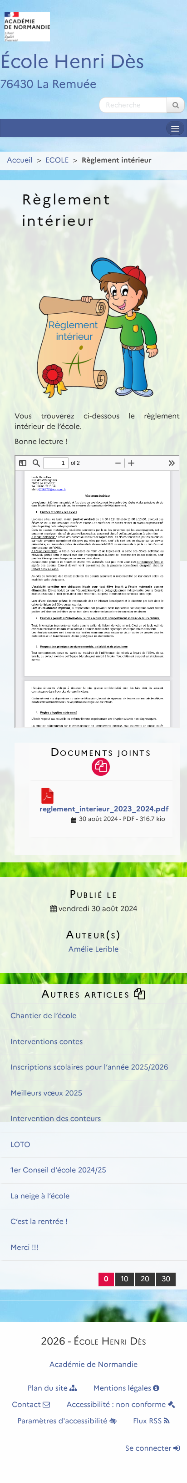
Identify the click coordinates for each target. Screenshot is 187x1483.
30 (166, 1279)
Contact (27, 1405)
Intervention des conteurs (55, 1119)
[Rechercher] (176, 105)
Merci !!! (24, 1247)
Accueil (20, 160)
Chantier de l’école (43, 1016)
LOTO (20, 1145)
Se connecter (149, 1448)
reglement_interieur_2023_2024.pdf (104, 809)
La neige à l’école (39, 1196)
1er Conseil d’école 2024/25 (58, 1170)
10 (124, 1279)
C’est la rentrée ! (39, 1222)
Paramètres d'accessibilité (63, 1421)
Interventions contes (46, 1042)
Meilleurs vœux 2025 (46, 1093)
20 (145, 1279)
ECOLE (57, 160)
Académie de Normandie (93, 1365)
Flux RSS (148, 1421)
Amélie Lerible (94, 949)
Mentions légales (123, 1388)
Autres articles (87, 993)
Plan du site (49, 1388)
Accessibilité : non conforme (117, 1405)
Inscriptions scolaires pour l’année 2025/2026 (89, 1067)
